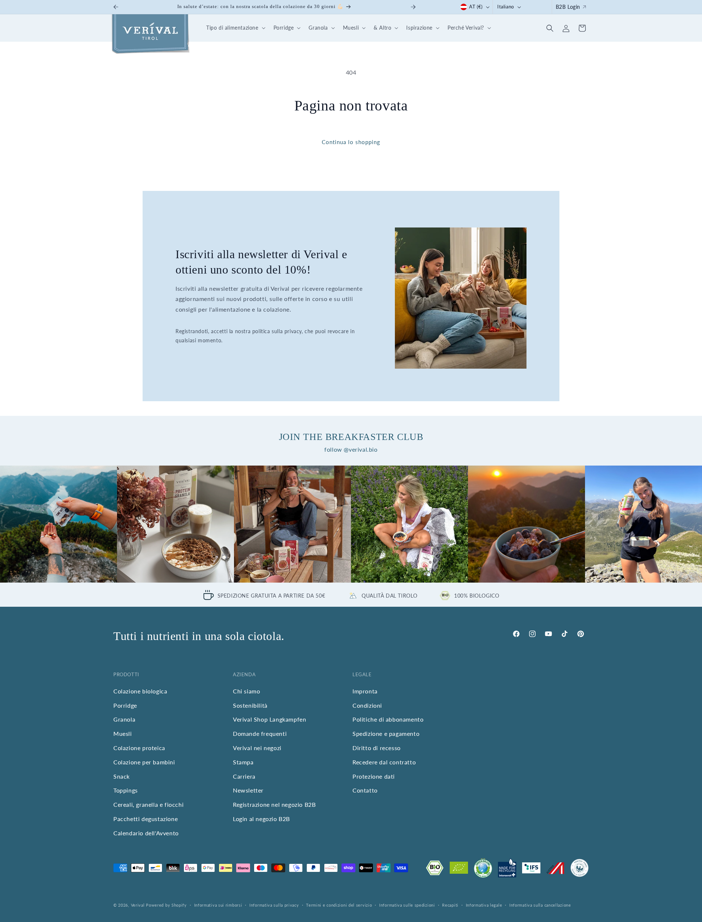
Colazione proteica (139, 747)
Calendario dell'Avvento (146, 832)
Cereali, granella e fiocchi (148, 804)
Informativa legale (484, 905)
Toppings (125, 790)
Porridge (125, 705)
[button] (234, 28)
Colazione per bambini (144, 762)
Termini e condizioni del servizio (339, 905)
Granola (124, 719)
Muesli (122, 733)
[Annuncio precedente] (116, 7)
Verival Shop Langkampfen (269, 719)
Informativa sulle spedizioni (407, 905)
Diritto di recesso (376, 747)
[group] (58, 524)
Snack (121, 776)
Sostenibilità (250, 705)
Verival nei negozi (257, 747)
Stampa (243, 762)
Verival (138, 905)
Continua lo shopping (351, 142)
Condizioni (367, 705)
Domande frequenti (260, 733)
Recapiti (450, 905)
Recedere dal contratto (384, 762)
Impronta (365, 691)
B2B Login (568, 7)
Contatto (365, 790)
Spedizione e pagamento (385, 733)
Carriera (244, 776)
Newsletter (248, 790)
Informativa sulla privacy (274, 905)
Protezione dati (373, 776)
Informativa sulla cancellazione (540, 905)
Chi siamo (246, 691)
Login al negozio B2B (261, 818)
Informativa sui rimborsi (218, 905)
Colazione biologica (140, 691)
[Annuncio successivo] (413, 7)
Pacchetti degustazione (145, 818)
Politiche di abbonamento (387, 719)
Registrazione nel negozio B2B (274, 804)
